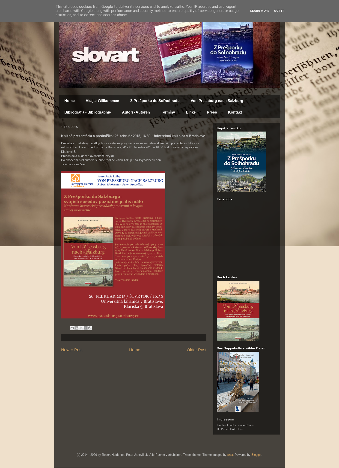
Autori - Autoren (136, 112)
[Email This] (72, 328)
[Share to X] (81, 328)
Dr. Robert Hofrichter (230, 429)
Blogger (256, 454)
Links (191, 112)
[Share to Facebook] (85, 328)
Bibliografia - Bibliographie (87, 112)
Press (212, 112)
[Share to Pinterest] (89, 328)
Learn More (259, 10)
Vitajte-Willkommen (102, 101)
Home (69, 101)
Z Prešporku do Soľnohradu (155, 101)
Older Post (196, 350)
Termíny (168, 112)
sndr (230, 454)
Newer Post (72, 350)
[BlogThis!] (76, 328)
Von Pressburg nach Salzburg (217, 101)
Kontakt (235, 112)
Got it (279, 10)
